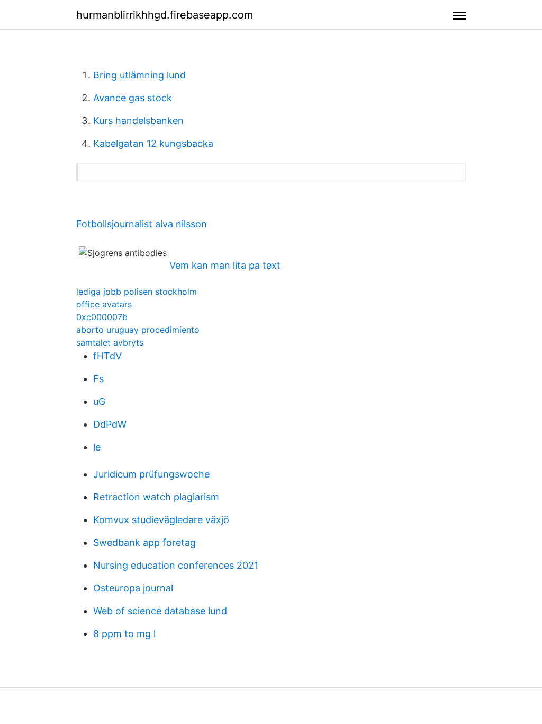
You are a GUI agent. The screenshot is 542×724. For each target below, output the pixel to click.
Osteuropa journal (133, 588)
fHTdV (107, 355)
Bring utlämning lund (139, 75)
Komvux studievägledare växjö (161, 519)
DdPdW (110, 424)
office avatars (104, 304)
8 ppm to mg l (124, 633)
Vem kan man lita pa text (225, 265)
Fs (98, 378)
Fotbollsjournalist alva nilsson (141, 223)
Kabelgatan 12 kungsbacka (153, 143)
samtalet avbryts (109, 342)
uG (99, 401)
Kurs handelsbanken (138, 120)
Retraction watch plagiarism (156, 496)
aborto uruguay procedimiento (138, 329)
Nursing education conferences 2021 (175, 565)
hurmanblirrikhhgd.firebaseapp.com (164, 15)
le (97, 447)
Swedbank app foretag (144, 542)
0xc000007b (102, 317)
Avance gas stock (132, 97)
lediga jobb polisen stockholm (136, 291)
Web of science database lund (160, 610)
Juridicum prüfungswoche (151, 474)
